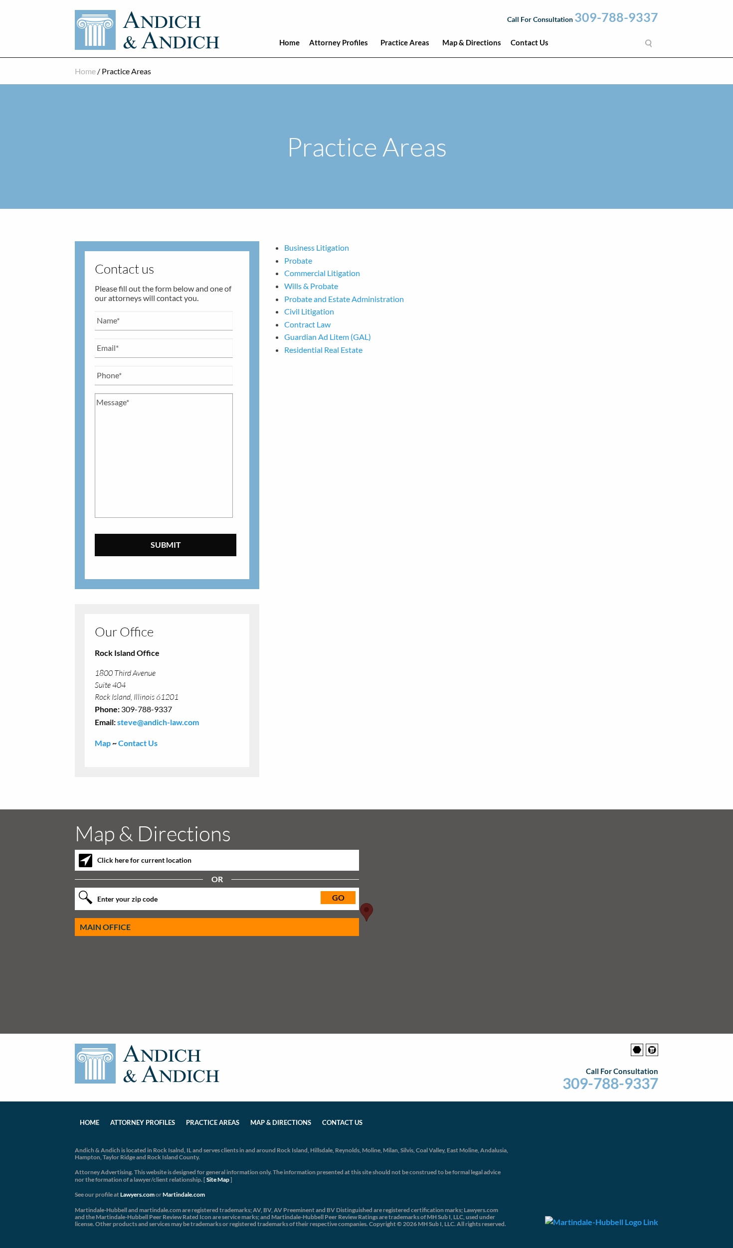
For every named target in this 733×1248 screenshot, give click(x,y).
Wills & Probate (311, 286)
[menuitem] (289, 45)
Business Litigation (316, 247)
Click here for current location (144, 860)
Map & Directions (471, 42)
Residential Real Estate (323, 349)
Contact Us (530, 42)
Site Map (217, 1179)
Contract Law (307, 324)
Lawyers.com (137, 1194)
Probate (298, 260)
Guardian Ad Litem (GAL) (327, 336)
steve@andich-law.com (158, 722)
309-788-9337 (616, 17)
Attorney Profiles (338, 42)
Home (289, 42)
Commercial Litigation (322, 273)
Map (103, 743)
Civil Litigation (309, 311)
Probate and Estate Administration (344, 299)
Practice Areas (404, 42)
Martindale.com (184, 1194)
